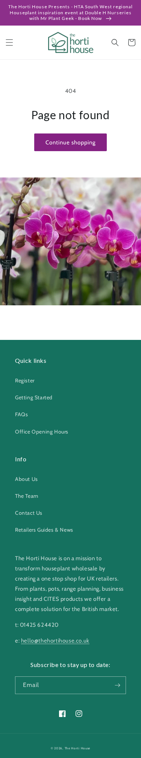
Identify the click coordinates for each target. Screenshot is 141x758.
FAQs (21, 414)
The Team (26, 496)
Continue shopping (70, 142)
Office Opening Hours (41, 431)
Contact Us (28, 512)
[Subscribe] (117, 685)
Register (25, 380)
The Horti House (78, 748)
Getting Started (34, 397)
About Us (26, 479)
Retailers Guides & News (44, 529)
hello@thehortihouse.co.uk (55, 640)
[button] (9, 42)
